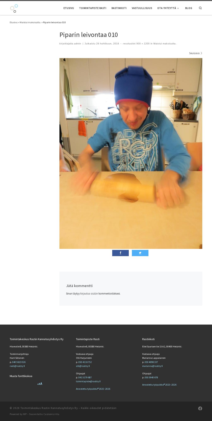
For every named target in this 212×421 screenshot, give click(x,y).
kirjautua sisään (89, 293)
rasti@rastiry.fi (17, 366)
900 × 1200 (143, 43)
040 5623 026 (18, 362)
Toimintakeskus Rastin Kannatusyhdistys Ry (49, 408)
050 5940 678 (151, 377)
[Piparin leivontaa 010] (130, 153)
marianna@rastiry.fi (152, 366)
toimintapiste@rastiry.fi (88, 381)
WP (25, 414)
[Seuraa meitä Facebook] (200, 408)
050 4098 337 (151, 362)
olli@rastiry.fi (83, 366)
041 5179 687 (85, 377)
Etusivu (14, 22)
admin (77, 43)
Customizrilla (51, 414)
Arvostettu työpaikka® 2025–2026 (93, 388)
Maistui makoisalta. (30, 22)
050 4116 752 (85, 362)
